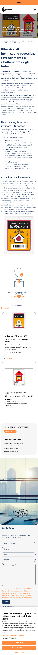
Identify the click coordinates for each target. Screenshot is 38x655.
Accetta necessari (19, 647)
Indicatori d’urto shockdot (12, 446)
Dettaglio (8, 358)
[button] (34, 9)
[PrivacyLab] (12, 638)
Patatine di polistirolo (11, 449)
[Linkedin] (18, 3)
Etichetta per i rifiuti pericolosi (14, 443)
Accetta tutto (19, 643)
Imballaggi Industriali (12, 41)
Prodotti (23, 41)
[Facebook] (20, 3)
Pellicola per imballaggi (11, 451)
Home (3, 41)
